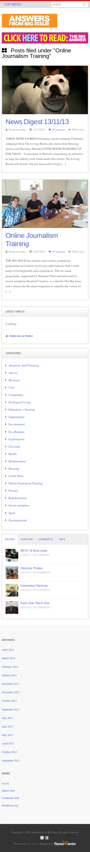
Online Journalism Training (26, 483)
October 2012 (9, 752)
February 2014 (10, 666)
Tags (62, 539)
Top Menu (12, 4)
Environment (17, 424)
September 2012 (11, 760)
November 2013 (11, 692)
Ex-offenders (16, 432)
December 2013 (10, 683)
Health (13, 454)
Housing (14, 468)
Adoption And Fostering (24, 365)
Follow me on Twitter (21, 336)
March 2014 (8, 658)
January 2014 (9, 675)
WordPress (33, 843)
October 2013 (9, 700)
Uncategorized (18, 520)
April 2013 (8, 743)
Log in (5, 783)
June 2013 (7, 726)
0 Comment (58, 129)
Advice (13, 373)
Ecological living (19, 402)
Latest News (16, 476)
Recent (10, 539)
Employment (16, 417)
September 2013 (11, 709)
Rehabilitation (18, 498)
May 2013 (7, 735)
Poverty (13, 490)
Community (16, 395)
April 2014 (8, 649)
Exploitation (16, 439)
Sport (12, 513)
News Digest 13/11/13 (37, 121)
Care (11, 387)
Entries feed (8, 790)
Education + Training (22, 409)
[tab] (10, 539)
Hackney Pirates (32, 568)
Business (14, 380)
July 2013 (7, 718)
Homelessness (17, 461)
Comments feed (10, 798)
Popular (27, 539)
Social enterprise (19, 505)
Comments (45, 539)
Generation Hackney (34, 585)
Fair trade (14, 446)
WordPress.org (10, 805)
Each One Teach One (35, 603)
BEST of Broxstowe (34, 550)
